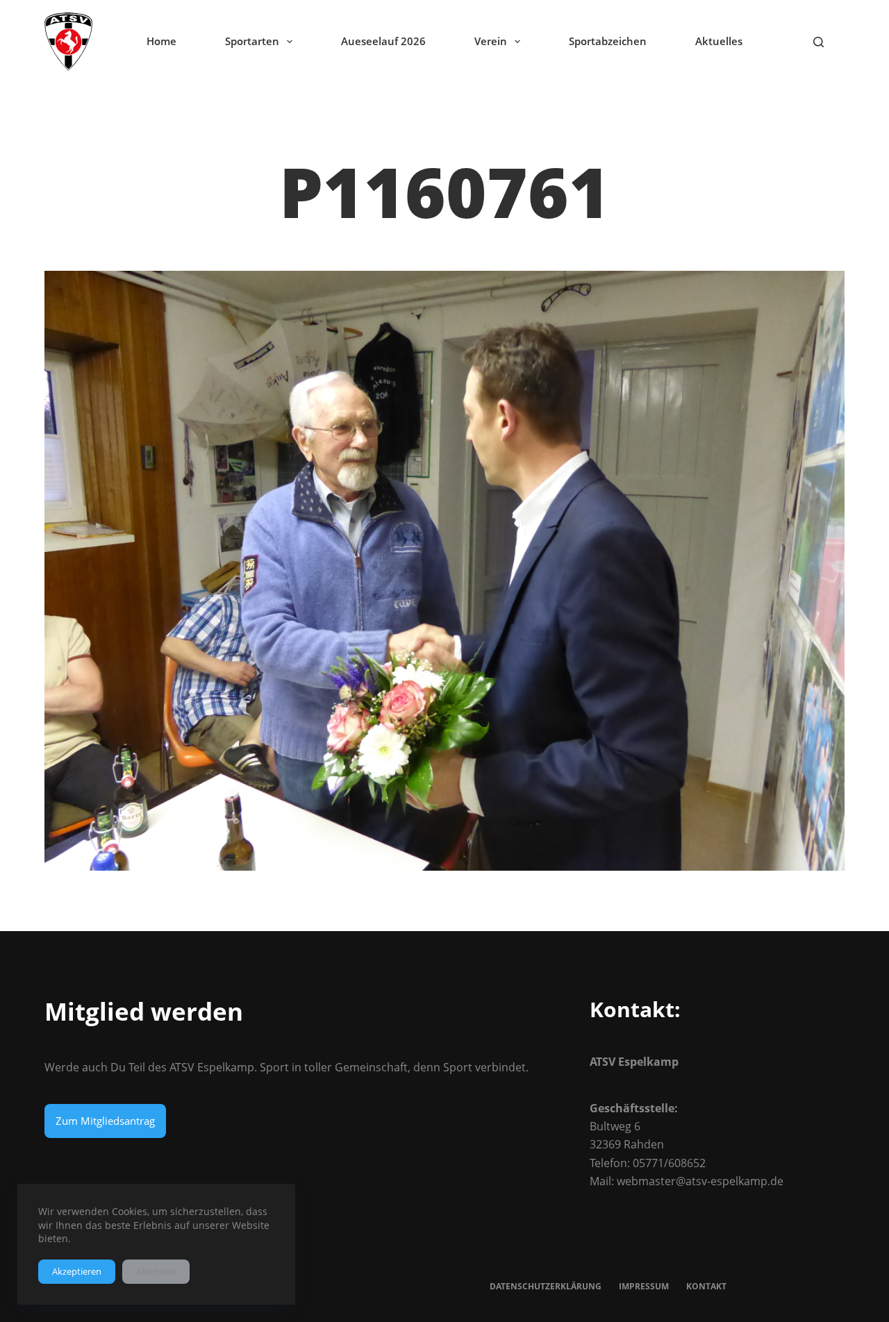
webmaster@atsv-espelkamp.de (700, 1181)
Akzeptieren (76, 1271)
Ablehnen (156, 1271)
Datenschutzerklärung (545, 1286)
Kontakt (706, 1286)
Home (161, 41)
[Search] (818, 42)
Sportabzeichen (608, 41)
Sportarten (252, 41)
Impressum (644, 1286)
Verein (490, 41)
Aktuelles (718, 41)
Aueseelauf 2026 (383, 41)
